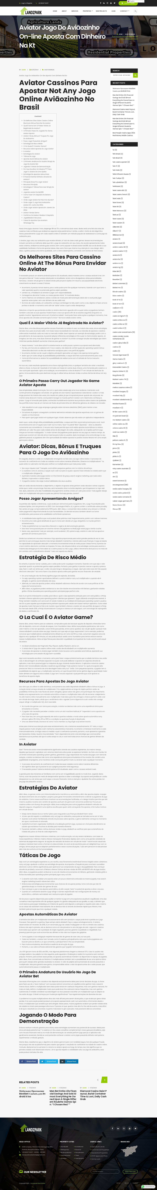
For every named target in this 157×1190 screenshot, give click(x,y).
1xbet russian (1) (118, 223)
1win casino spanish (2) (121, 162)
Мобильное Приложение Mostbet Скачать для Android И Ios (32, 1093)
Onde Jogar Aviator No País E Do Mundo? (38, 200)
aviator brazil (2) (119, 243)
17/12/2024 (32, 1088)
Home (121, 34)
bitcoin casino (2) (119, 292)
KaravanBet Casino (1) (121, 367)
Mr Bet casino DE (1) (120, 412)
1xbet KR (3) (117, 207)
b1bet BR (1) (117, 271)
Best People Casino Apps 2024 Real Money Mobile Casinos (124, 134)
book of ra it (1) (118, 304)
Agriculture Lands (98, 1147)
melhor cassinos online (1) (122, 387)
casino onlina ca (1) (120, 320)
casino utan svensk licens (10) (124, 332)
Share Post (31, 1061)
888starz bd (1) (118, 235)
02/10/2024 (34, 70)
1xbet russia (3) (118, 219)
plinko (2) (116, 452)
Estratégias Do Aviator (31, 154)
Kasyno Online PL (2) (120, 371)
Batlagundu (65, 1150)
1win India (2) (117, 170)
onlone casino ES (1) (120, 428)
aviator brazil (130, 34)
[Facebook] (100, 3)
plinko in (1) (117, 456)
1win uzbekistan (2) (120, 182)
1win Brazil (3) (118, 158)
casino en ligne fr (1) (120, 316)
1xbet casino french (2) (121, 194)
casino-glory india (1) (120, 343)
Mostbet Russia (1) (119, 404)
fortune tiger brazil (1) (121, 355)
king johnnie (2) (118, 375)
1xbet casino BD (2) (120, 190)
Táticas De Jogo (29, 156)
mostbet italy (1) (119, 395)
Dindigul (63, 1158)
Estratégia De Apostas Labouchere (36, 174)
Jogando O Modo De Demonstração (37, 167)
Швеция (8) (117, 509)
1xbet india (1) (118, 198)
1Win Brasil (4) (118, 154)
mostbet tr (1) (118, 408)
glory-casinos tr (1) (120, 363)
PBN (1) (115, 436)
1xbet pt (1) (117, 215)
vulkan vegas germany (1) (122, 501)
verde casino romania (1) (122, 497)
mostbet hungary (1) (120, 391)
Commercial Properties (100, 1150)
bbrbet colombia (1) (120, 283)
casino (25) (117, 312)
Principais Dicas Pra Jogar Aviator (35, 182)
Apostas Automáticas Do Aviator (35, 159)
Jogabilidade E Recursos (32, 218)
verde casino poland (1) (121, 493)
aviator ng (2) (118, 267)
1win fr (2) (116, 166)
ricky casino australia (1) (122, 468)
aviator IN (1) (117, 255)
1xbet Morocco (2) (119, 211)
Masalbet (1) (117, 383)
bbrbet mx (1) (118, 288)
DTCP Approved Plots (99, 1156)
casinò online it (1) (119, 328)
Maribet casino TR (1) (120, 379)
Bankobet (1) (117, 275)
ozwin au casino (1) (120, 432)
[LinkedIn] (104, 3)
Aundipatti (64, 1147)
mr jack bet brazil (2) (120, 416)
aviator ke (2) (118, 259)
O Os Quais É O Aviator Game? (34, 146)
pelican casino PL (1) (120, 440)
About (126, 1183)
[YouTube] (111, 3)
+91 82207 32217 (43, 3)
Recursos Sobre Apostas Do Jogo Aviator (38, 149)
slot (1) (115, 477)
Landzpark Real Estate (38, 1183)
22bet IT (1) (117, 231)
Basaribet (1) (117, 279)
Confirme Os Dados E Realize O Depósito (38, 215)
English (131, 1)
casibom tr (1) (118, 308)
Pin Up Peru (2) (118, 444)
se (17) (115, 473)
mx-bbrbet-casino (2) (121, 420)
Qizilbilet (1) (117, 460)
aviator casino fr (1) (120, 251)
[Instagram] (107, 3)
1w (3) (115, 150)
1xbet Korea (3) (118, 202)
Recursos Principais (30, 184)
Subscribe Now (130, 1171)
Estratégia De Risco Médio (33, 144)
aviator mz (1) (118, 263)
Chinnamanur (65, 1155)
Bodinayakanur (66, 1152)
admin (24, 70)
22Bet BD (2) (117, 227)
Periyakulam (79, 1152)
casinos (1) (117, 347)
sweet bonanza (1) (119, 481)
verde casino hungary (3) (122, 489)
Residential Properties (99, 1153)
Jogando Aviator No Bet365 (33, 192)
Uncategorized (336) (120, 485)
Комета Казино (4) (119, 505)
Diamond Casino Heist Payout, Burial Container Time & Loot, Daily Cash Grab (93, 1095)
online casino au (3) (120, 424)
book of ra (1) (118, 300)
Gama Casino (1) (119, 359)
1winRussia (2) (118, 186)
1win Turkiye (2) (118, 178)
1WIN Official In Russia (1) (122, 174)
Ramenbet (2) (118, 464)
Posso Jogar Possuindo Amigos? (35, 141)
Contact (135, 1183)
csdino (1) (116, 351)
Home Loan (95, 1159)
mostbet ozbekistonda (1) (122, 400)
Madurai (78, 1150)
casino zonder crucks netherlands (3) (120, 337)
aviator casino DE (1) (120, 247)
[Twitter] (114, 3)
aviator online (76, 318)
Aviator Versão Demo (31, 213)
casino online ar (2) (120, 324)
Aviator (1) (116, 239)
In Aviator (26, 151)
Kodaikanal (79, 1147)
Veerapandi (79, 1158)
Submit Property (129, 3)
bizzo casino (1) (118, 296)
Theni (77, 1155)
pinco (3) (116, 448)
